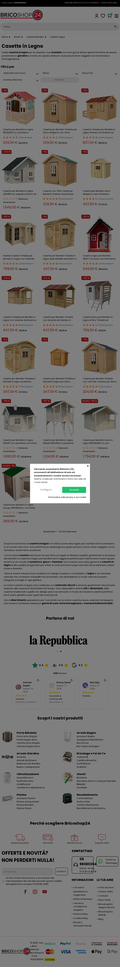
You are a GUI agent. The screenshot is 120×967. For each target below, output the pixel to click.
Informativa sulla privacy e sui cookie (67, 497)
